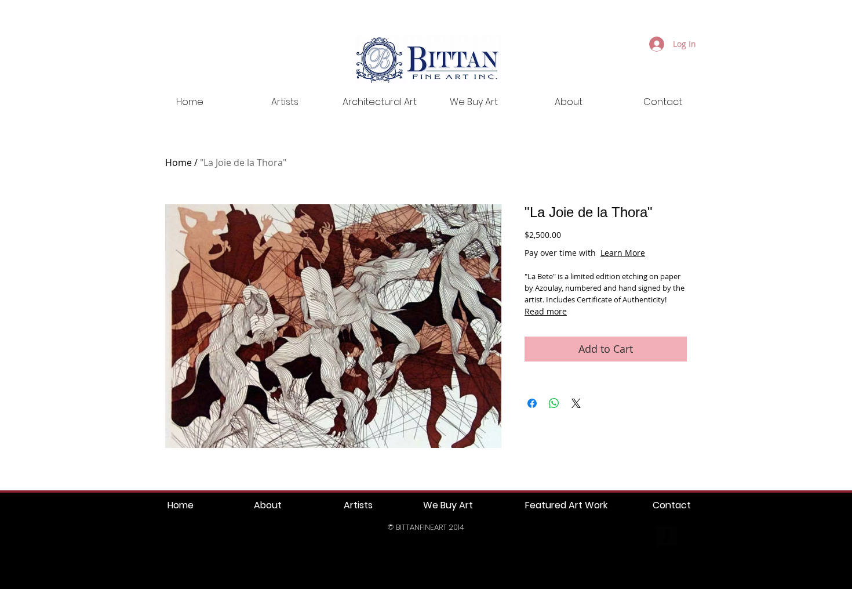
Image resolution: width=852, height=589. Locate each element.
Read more (546, 311)
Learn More (622, 252)
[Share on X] (576, 403)
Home (178, 162)
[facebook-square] (666, 536)
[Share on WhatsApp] (554, 403)
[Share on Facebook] (532, 403)
